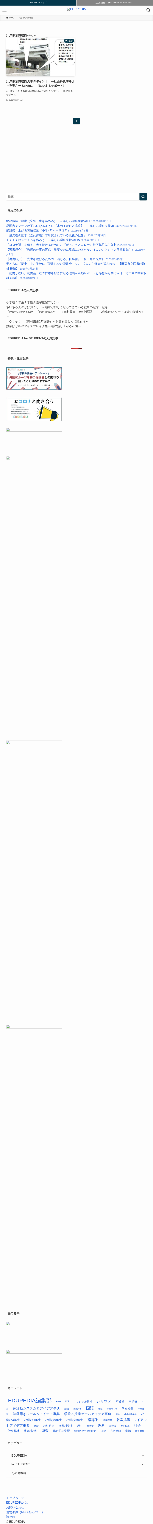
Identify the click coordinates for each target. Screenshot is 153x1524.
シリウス (103, 1401)
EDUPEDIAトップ (38, 2)
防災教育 (139, 1431)
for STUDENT (20, 1464)
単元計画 (77, 1409)
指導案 (93, 1420)
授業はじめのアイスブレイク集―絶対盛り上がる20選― (43, 326)
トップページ (15, 1497)
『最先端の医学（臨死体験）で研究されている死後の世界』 (56, 235)
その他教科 (18, 1473)
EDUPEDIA (19, 1455)
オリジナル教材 (83, 1401)
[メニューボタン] (4, 10)
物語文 (90, 1426)
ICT (67, 1401)
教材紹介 (48, 1425)
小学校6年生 (74, 1420)
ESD (58, 1401)
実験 (118, 1414)
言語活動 (115, 1431)
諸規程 (10, 1516)
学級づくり (112, 1409)
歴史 (79, 1425)
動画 (66, 1408)
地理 (100, 1409)
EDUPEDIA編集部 (30, 1400)
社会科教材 (31, 1430)
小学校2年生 (130, 1414)
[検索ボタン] (148, 10)
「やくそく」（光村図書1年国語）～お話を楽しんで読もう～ (47, 321)
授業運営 (107, 1420)
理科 (101, 1425)
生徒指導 (125, 1426)
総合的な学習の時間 (85, 1431)
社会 (137, 1425)
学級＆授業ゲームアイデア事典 (87, 1414)
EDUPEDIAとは (17, 1502)
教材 (36, 1426)
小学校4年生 (32, 1420)
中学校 (133, 1401)
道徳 (128, 1430)
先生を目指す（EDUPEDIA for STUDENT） (115, 2)
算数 (45, 1430)
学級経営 (128, 1408)
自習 (103, 1431)
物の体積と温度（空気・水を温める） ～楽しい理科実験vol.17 (58, 221)
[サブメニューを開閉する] (142, 1455)
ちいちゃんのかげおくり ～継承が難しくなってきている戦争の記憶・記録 (57, 307)
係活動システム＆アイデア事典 (36, 1408)
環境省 (112, 1426)
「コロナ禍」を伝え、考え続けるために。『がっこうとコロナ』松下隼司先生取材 (70, 244)
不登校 (120, 1401)
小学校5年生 (53, 1420)
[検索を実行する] (143, 197)
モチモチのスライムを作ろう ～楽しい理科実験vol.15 (52, 240)
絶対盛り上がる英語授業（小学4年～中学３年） (47, 230)
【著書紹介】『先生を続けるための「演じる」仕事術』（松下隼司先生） (65, 259)
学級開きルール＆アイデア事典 (36, 1414)
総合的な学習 (61, 1430)
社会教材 (13, 1430)
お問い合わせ (15, 1507)
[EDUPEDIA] (76, 10)
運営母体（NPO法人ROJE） (25, 1512)
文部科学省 (66, 1425)
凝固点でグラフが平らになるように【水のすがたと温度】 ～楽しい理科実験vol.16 (72, 225)
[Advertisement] (34, 160)
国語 (90, 1408)
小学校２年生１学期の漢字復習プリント (33, 302)
